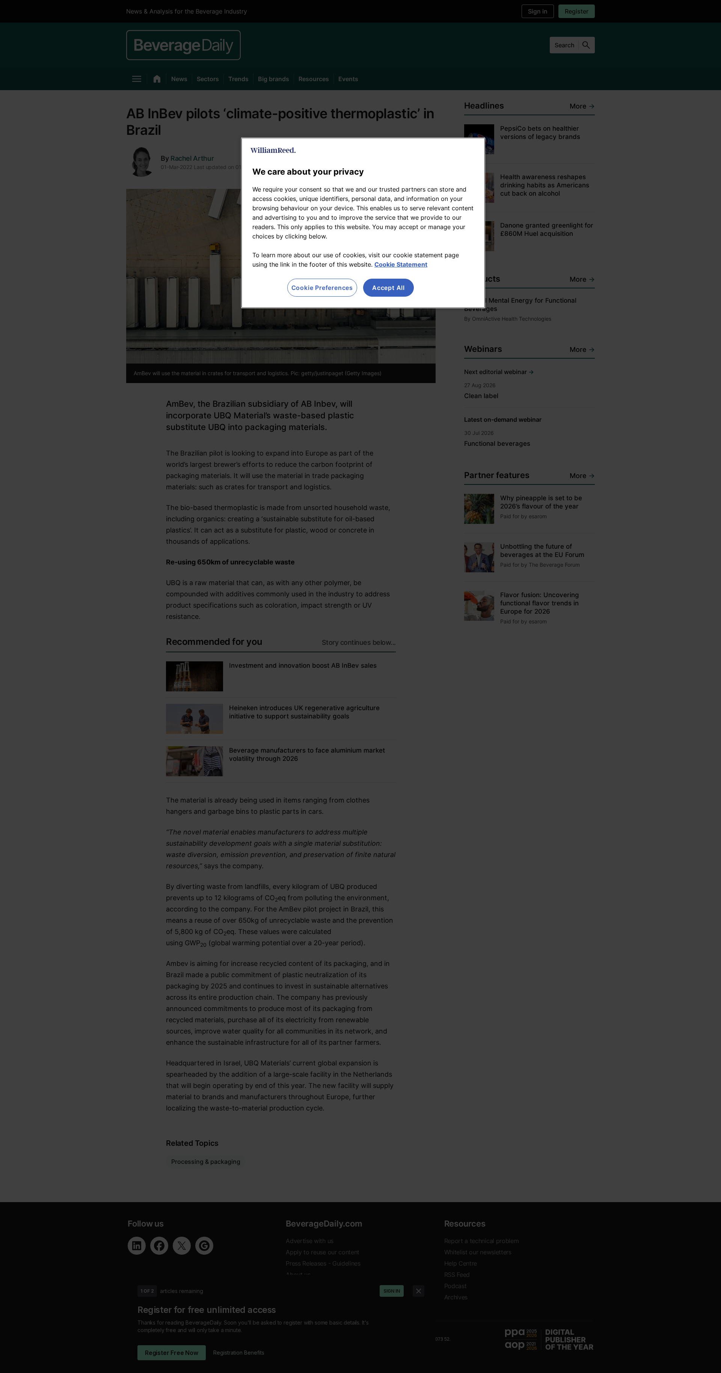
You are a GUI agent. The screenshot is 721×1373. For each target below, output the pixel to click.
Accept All (388, 287)
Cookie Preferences (322, 287)
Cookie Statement (400, 264)
